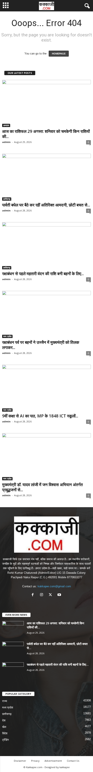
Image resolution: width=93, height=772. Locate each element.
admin (6, 142)
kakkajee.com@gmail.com (54, 586)
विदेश (4, 733)
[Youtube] (60, 595)
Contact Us (73, 760)
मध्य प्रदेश (7, 336)
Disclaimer (20, 760)
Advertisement (53, 760)
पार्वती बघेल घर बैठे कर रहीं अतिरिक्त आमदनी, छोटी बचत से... (46, 205)
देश (3, 720)
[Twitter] (51, 595)
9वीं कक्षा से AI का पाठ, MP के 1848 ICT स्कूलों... (40, 416)
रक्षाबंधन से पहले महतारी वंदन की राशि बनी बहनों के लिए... (43, 273)
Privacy (35, 760)
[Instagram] (42, 595)
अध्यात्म (6, 125)
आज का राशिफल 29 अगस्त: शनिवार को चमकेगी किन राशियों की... (46, 134)
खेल (4, 727)
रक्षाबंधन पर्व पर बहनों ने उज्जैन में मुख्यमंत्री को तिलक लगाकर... (40, 344)
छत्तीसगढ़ (6, 198)
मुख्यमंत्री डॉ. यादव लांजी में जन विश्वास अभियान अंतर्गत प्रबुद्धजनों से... (42, 487)
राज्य (4, 701)
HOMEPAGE (59, 53)
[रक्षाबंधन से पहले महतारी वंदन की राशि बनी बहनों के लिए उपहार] (46, 245)
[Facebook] (33, 595)
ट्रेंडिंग (5, 739)
